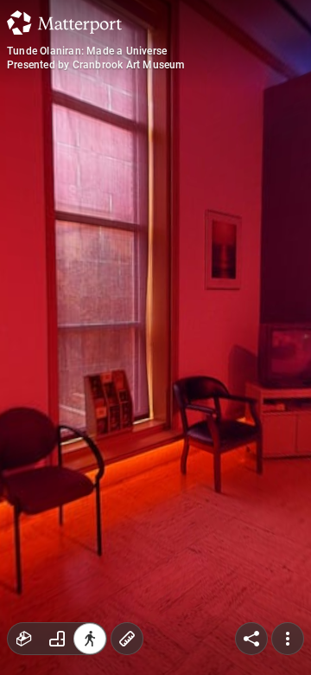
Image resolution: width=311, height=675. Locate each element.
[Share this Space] (251, 638)
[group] (57, 638)
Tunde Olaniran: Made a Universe (87, 51)
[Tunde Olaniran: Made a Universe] (155, 337)
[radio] (24, 638)
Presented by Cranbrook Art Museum (96, 65)
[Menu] (287, 638)
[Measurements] (127, 638)
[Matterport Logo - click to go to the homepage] (64, 22)
